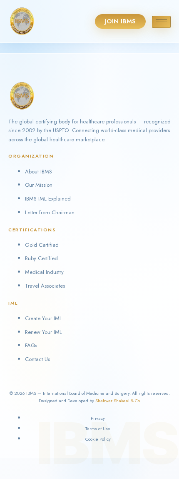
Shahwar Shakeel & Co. (118, 400)
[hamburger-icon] (161, 22)
